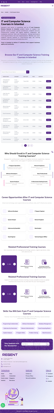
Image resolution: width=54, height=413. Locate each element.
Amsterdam (12, 375)
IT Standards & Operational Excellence (6, 81)
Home (2, 12)
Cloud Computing (6, 113)
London (3, 375)
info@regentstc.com (7, 366)
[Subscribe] (48, 344)
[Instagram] (6, 2)
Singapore (12, 378)
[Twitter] (3, 2)
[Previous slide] (3, 264)
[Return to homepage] (5, 6)
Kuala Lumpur (4, 378)
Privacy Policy (29, 375)
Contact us (28, 373)
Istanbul (6, 12)
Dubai (2, 373)
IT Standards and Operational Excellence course (7, 88)
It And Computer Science (15, 12)
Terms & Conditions (31, 378)
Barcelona (12, 380)
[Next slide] (14, 264)
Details (48, 81)
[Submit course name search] (27, 71)
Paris (10, 373)
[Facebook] (1, 2)
